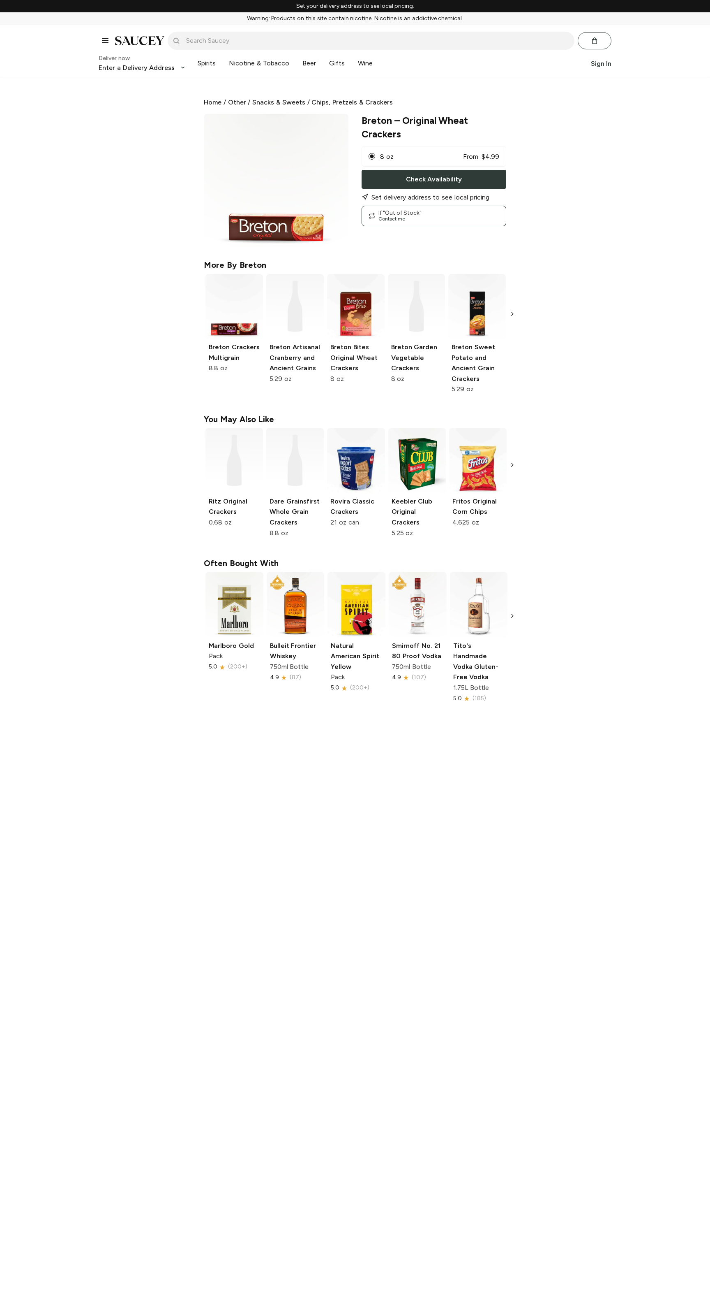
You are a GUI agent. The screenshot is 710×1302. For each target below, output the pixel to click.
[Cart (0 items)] (594, 40)
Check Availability (434, 179)
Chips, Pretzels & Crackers (351, 102)
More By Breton (235, 265)
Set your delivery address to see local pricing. (355, 6)
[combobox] (377, 40)
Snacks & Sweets (278, 102)
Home (212, 102)
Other (237, 102)
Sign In (601, 63)
